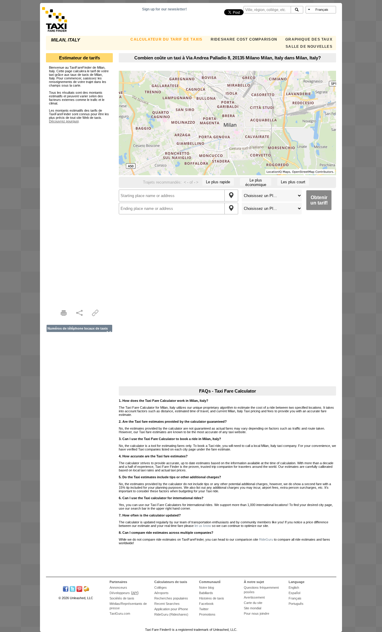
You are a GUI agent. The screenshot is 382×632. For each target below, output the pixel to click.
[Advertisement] (79, 212)
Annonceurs (118, 587)
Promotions (207, 614)
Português (296, 603)
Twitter (204, 609)
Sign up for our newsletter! (164, 9)
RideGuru (266, 539)
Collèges (160, 587)
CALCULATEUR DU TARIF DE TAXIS (166, 39)
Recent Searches (167, 603)
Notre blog (206, 587)
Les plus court (293, 182)
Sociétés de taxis (122, 598)
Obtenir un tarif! (319, 200)
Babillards (206, 593)
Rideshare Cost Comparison (244, 39)
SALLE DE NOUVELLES (309, 46)
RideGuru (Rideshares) (171, 614)
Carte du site (253, 603)
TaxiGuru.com (120, 613)
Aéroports (161, 593)
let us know (203, 526)
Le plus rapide (218, 182)
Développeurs (120, 593)
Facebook (206, 603)
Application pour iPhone (171, 609)
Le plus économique (255, 182)
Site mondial (252, 608)
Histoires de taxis (211, 598)
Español (294, 593)
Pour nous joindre (256, 613)
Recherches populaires (171, 598)
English (294, 587)
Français (295, 598)
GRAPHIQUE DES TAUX (308, 39)
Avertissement (254, 597)
